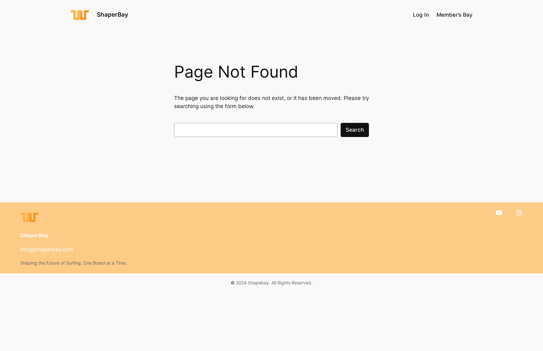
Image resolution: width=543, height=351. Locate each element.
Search (355, 130)
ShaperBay (112, 14)
